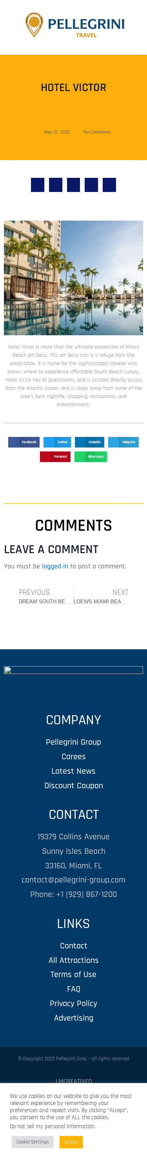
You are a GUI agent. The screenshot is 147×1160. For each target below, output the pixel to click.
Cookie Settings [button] (32, 1142)
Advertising (73, 1018)
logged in (55, 566)
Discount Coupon (73, 785)
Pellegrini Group (73, 742)
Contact (73, 946)
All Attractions (74, 960)
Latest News (73, 771)
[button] (37, 185)
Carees (74, 756)
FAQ (73, 989)
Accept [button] (71, 1142)
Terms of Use (73, 974)
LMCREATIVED (74, 1081)
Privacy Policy (73, 1003)
